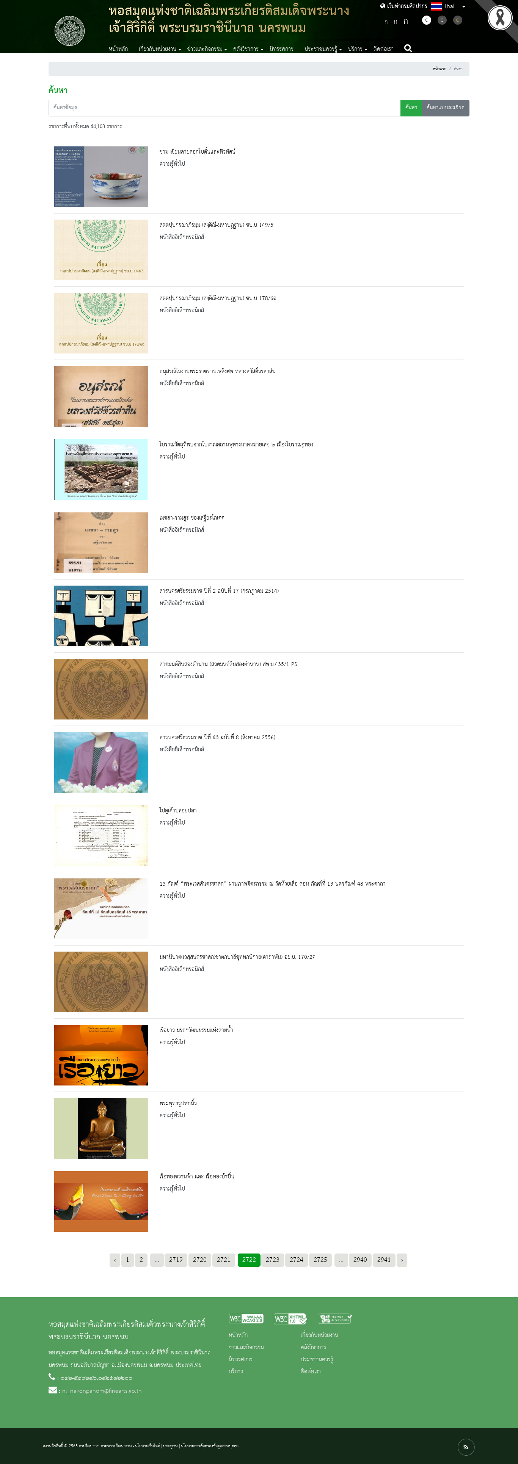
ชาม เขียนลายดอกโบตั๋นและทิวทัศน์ (197, 152)
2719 (176, 1260)
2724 (296, 1260)
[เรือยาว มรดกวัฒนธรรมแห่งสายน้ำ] (101, 1055)
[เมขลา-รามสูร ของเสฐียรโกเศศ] (101, 542)
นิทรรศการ (282, 49)
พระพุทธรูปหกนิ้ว (178, 1103)
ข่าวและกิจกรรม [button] (205, 49)
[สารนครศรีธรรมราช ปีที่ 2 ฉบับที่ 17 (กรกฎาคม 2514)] (101, 616)
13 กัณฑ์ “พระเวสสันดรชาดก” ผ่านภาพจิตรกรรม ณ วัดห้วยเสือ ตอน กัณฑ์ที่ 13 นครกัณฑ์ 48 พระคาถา (273, 884)
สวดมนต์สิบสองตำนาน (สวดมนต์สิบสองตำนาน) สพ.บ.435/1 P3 (228, 664)
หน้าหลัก (118, 49)
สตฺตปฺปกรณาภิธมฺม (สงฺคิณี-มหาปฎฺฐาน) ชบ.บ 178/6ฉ (218, 298)
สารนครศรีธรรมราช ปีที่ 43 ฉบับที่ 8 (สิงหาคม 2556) (217, 737)
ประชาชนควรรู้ (317, 1359)
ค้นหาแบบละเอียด (446, 108)
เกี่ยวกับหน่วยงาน (319, 1335)
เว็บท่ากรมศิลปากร (406, 6)
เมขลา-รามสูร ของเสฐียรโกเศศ (192, 518)
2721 (224, 1260)
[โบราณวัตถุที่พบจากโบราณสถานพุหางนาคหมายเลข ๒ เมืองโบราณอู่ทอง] (101, 469)
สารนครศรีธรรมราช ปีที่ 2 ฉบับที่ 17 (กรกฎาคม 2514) (219, 591)
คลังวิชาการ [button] (246, 49)
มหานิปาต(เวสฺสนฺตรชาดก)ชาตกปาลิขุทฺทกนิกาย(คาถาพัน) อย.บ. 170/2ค (238, 957)
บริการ (236, 1372)
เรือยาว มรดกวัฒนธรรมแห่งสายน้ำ (196, 1030)
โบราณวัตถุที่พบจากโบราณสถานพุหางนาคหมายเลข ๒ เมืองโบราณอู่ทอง (236, 445)
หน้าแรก (439, 69)
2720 (200, 1260)
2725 (320, 1260)
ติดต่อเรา (384, 49)
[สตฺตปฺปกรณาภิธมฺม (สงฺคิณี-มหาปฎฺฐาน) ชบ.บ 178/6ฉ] (101, 323)
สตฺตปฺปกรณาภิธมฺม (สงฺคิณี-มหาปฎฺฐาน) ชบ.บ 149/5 (216, 225)
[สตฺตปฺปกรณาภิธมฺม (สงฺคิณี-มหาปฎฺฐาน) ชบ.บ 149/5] (101, 250)
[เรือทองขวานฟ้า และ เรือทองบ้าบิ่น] (101, 1201)
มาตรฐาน (170, 1446)
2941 (384, 1260)
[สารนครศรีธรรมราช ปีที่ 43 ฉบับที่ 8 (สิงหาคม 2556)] (101, 762)
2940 (360, 1260)
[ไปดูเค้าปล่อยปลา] (101, 835)
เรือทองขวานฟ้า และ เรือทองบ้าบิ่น (197, 1177)
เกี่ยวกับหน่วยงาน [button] (157, 49)
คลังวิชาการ (313, 1347)
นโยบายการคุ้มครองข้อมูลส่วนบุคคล (210, 1446)
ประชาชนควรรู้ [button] (321, 49)
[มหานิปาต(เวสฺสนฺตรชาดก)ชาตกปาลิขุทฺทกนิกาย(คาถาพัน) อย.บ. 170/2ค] (101, 982)
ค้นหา (411, 108)
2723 (272, 1260)
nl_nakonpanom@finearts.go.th (102, 1391)
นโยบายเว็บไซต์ (147, 1446)
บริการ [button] (355, 49)
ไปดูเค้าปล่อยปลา (178, 811)
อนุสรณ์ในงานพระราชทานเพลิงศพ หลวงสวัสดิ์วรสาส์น (218, 371)
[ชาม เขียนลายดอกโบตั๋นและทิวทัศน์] (101, 176)
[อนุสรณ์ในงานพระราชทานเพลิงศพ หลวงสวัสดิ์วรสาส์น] (101, 396)
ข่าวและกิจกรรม (246, 1347)
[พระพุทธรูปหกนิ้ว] (101, 1128)
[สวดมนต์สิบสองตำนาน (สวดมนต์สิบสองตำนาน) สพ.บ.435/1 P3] (101, 689)
